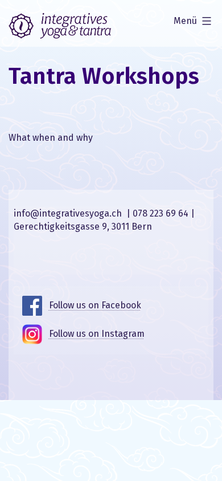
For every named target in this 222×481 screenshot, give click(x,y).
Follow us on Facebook (95, 305)
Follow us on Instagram (97, 333)
